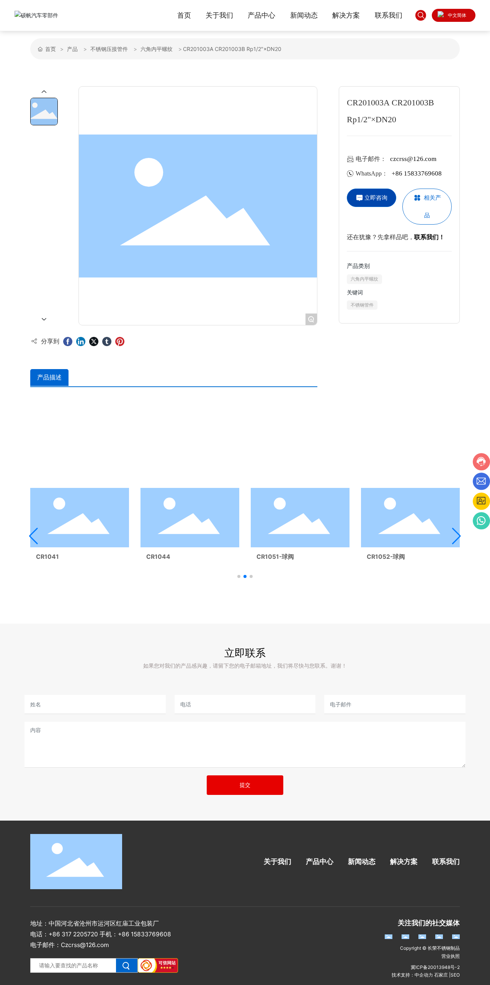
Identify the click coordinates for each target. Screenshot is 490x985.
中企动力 (424, 975)
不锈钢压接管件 (109, 49)
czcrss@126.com (413, 159)
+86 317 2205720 (73, 934)
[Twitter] (93, 341)
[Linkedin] (80, 341)
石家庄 (441, 975)
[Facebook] (67, 341)
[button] (238, 576)
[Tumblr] (106, 341)
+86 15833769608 (417, 173)
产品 (72, 49)
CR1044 (158, 556)
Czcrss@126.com (85, 945)
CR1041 (47, 556)
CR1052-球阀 (386, 556)
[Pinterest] (119, 341)
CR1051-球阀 (275, 556)
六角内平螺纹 (156, 49)
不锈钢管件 (362, 305)
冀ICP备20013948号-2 (435, 967)
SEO (455, 975)
